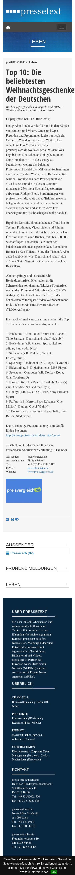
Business (17, 702)
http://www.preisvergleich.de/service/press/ (33, 435)
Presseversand (20, 718)
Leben (40, 702)
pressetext (17, 735)
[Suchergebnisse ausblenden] (17, 519)
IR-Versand (35, 718)
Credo (44, 755)
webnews (17, 739)
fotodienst (29, 739)
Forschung (29, 702)
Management (19, 755)
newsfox (37, 735)
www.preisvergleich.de (40, 471)
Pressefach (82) (21, 553)
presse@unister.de (38, 468)
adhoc (28, 735)
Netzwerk (33, 755)
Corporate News (40, 751)
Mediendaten (19, 759)
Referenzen (34, 759)
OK (54, 872)
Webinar (36, 722)
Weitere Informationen (34, 872)
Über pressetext (20, 751)
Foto (27, 722)
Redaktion (17, 722)
